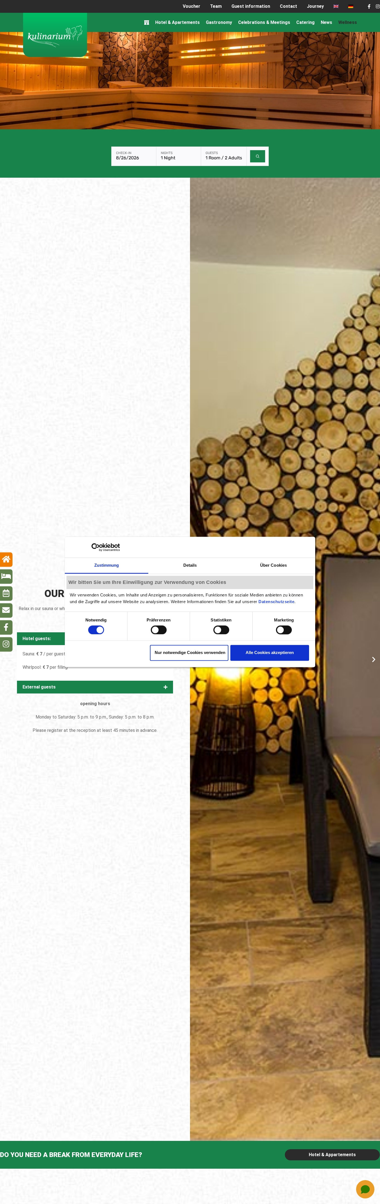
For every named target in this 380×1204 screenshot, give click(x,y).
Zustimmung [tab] (106, 565)
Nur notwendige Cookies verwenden (190, 652)
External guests (39, 687)
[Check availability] (257, 156)
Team (216, 6)
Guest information (250, 6)
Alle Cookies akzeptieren (270, 652)
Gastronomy (219, 22)
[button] (95, 687)
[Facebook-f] (369, 6)
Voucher (191, 6)
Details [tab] (190, 565)
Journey (315, 6)
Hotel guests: (37, 638)
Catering (305, 22)
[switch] (159, 629)
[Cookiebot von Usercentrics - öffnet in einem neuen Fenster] (95, 547)
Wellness (347, 22)
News (326, 22)
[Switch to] (336, 6)
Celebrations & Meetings (264, 22)
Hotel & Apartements (177, 22)
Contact (288, 6)
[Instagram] (378, 6)
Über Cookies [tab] (273, 565)
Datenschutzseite (276, 601)
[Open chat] (365, 1189)
